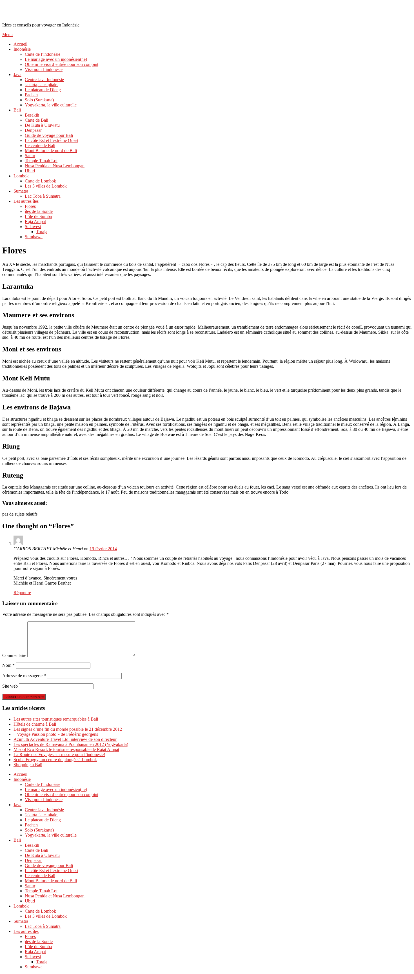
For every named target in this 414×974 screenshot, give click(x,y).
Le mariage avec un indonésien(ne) (56, 59)
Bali (17, 110)
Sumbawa (34, 236)
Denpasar (33, 130)
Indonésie (22, 49)
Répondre (22, 592)
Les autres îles (26, 201)
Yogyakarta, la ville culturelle (51, 104)
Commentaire (14, 655)
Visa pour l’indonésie (44, 69)
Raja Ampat (35, 221)
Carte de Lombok (40, 181)
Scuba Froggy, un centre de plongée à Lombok (55, 759)
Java (17, 74)
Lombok (21, 175)
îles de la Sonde (39, 211)
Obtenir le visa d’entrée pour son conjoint (61, 64)
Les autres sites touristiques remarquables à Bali (56, 719)
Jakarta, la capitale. (41, 84)
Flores (30, 206)
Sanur (30, 155)
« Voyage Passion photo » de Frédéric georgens (56, 734)
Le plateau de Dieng (43, 89)
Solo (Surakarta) (39, 99)
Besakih (32, 115)
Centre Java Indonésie (44, 79)
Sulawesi (33, 226)
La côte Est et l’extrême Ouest (51, 140)
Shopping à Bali (28, 764)
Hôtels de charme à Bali (35, 724)
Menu (7, 34)
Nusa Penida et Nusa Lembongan (54, 165)
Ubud (30, 170)
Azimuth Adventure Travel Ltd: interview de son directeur (65, 739)
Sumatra (21, 191)
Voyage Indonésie (35, 11)
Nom (8, 665)
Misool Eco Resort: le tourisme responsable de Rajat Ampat (66, 749)
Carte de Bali (36, 120)
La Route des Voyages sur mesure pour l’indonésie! (59, 754)
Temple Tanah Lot (41, 160)
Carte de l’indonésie (42, 54)
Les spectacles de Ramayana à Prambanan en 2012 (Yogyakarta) (71, 744)
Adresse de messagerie (24, 675)
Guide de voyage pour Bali (49, 135)
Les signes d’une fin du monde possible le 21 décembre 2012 (68, 729)
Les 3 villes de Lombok (46, 186)
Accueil (20, 44)
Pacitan (31, 94)
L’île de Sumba (38, 216)
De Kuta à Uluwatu (42, 125)
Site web (10, 686)
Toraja (41, 231)
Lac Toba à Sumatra (43, 196)
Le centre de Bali (40, 145)
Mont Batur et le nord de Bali (51, 150)
